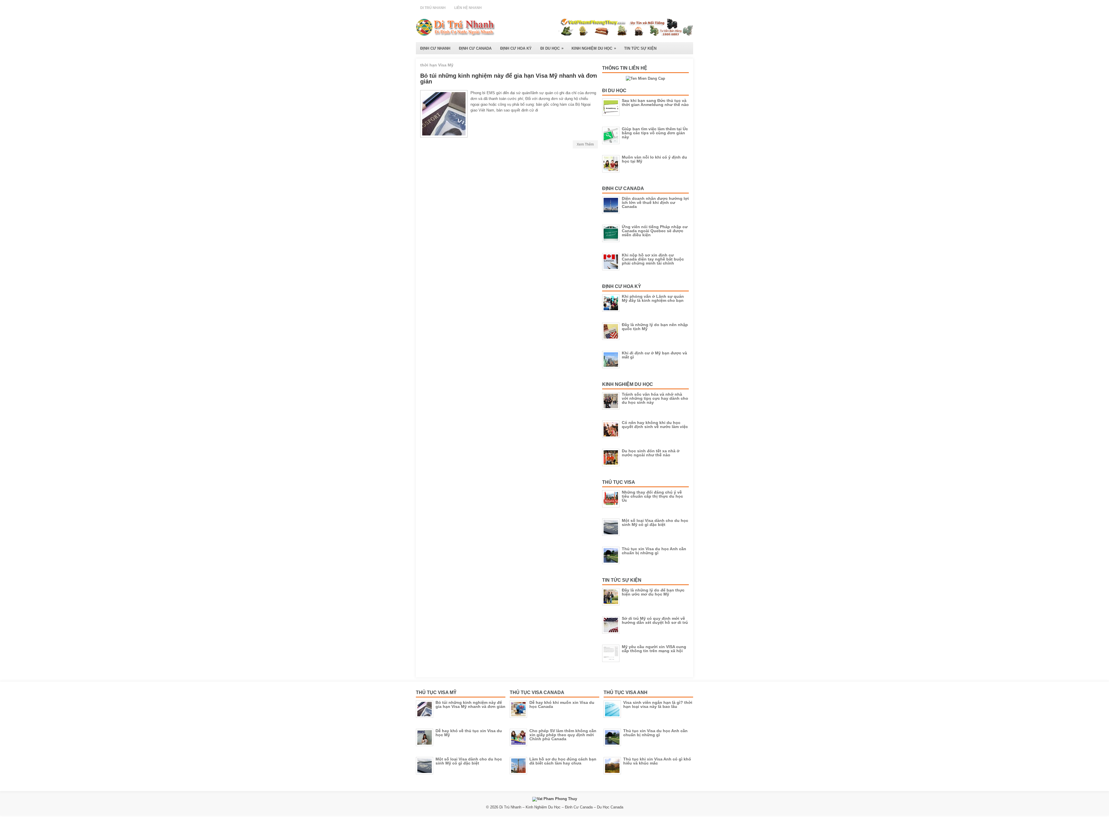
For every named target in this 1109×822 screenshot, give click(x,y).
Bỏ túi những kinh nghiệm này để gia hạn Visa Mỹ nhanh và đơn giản (508, 78)
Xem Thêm (585, 144)
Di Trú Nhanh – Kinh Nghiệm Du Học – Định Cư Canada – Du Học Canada (561, 807)
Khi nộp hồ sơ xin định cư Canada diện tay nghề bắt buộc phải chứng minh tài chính (653, 259)
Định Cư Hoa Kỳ (516, 48)
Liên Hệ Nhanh (468, 8)
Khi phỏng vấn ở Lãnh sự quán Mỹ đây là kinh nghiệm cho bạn (653, 298)
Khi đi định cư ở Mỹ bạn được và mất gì (654, 355)
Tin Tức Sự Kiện (640, 48)
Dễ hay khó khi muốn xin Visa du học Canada (561, 704)
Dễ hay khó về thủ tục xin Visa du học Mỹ (469, 732)
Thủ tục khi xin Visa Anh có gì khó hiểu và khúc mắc (657, 761)
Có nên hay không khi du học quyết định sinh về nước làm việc (655, 424)
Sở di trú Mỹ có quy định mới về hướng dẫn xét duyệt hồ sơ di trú (655, 620)
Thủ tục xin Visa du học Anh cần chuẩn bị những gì (654, 550)
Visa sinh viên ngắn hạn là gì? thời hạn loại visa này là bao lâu (657, 704)
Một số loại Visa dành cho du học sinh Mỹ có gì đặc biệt (655, 522)
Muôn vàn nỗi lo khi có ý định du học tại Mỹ (654, 159)
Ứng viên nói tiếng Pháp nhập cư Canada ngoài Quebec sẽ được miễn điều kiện (655, 230)
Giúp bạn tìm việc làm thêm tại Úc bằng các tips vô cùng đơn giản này (655, 133)
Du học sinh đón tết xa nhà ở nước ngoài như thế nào (651, 453)
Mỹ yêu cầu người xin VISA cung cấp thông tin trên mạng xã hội (654, 648)
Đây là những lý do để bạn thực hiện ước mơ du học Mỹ (653, 592)
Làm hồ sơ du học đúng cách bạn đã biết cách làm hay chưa (562, 761)
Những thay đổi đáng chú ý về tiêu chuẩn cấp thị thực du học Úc (652, 496)
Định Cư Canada (475, 48)
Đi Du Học (551, 48)
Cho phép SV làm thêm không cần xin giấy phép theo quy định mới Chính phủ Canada (562, 734)
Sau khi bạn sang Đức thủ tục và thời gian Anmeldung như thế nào (655, 102)
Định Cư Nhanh (435, 48)
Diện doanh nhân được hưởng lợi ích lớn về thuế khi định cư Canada (655, 202)
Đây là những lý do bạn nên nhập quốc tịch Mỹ (655, 326)
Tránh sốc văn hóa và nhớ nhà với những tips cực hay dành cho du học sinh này (655, 398)
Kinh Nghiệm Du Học (594, 48)
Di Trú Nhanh (433, 8)
